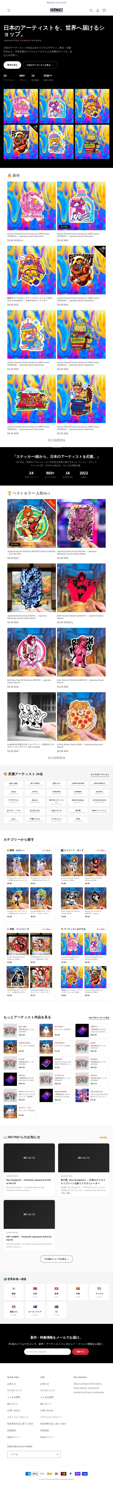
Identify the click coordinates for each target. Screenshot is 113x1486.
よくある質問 (13, 1397)
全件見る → (104, 1137)
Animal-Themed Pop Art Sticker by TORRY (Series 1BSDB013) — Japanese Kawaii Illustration (28, 428)
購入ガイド (12, 1403)
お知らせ (11, 1383)
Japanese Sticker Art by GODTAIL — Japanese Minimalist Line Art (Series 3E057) (26, 617)
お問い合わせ (13, 1410)
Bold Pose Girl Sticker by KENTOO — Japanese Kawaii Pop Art (80, 617)
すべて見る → (47, 850)
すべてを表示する (56, 439)
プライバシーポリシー (18, 1417)
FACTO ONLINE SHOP (52, 1479)
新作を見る (12, 65)
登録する (80, 1351)
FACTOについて (14, 1390)
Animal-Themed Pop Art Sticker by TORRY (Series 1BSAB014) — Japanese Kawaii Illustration (28, 235)
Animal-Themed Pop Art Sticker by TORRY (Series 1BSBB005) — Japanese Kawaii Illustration (28, 363)
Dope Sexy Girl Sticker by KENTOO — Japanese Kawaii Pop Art (80, 681)
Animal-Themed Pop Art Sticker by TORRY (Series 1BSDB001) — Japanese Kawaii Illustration (78, 235)
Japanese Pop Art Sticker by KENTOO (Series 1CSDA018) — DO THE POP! (31, 552)
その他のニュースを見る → (56, 1259)
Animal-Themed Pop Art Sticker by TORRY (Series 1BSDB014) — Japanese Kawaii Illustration (78, 428)
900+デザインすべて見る (99, 1017)
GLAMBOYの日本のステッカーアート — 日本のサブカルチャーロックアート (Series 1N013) (30, 745)
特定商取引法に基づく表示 (20, 1423)
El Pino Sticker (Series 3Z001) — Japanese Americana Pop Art (80, 745)
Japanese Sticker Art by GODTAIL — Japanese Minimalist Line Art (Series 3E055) (76, 552)
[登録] (57, 1454)
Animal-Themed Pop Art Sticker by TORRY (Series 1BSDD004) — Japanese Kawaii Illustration (78, 299)
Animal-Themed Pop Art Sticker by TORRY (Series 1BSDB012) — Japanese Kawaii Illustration (78, 363)
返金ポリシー (13, 1437)
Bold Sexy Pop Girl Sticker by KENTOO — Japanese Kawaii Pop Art (29, 681)
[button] (9, 10)
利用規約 (11, 1430)
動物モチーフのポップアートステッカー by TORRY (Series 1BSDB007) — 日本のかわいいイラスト (29, 299)
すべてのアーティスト (100, 774)
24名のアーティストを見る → (40, 65)
